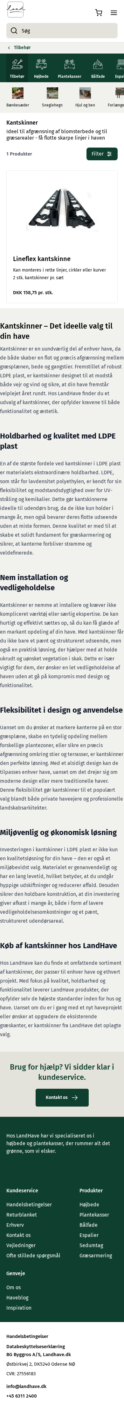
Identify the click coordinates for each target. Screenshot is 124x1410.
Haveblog (17, 1298)
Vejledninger (21, 1245)
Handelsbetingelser (29, 1205)
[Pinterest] (35, 1164)
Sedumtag (91, 1245)
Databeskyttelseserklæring (35, 1346)
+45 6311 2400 (21, 1396)
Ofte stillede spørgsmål (33, 1256)
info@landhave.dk (26, 1386)
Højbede (89, 1205)
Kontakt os (18, 1235)
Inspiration (18, 1308)
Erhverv (15, 1225)
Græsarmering (95, 1256)
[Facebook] (10, 1164)
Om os (13, 1287)
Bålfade (88, 1225)
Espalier (89, 1235)
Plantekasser (94, 1215)
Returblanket (21, 1215)
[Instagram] (23, 1164)
